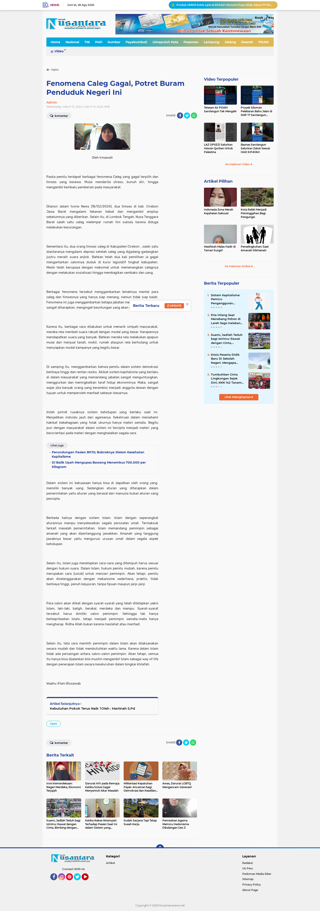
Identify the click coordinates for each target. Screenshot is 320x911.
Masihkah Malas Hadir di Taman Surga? (220, 248)
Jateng (230, 42)
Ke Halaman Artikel (238, 266)
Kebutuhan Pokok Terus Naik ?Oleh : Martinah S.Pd (92, 708)
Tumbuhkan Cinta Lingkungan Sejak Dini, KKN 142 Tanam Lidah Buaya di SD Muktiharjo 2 (226, 378)
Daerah (247, 42)
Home (54, 5)
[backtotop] (160, 848)
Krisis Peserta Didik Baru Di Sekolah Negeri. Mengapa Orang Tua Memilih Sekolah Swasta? (225, 359)
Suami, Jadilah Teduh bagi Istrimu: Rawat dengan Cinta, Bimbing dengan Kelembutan (227, 339)
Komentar (61, 115)
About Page (94, 877)
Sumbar (114, 42)
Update (175, 305)
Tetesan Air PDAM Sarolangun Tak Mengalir (220, 109)
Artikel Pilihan (218, 181)
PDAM (263, 42)
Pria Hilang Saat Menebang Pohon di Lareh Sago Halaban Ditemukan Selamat (226, 319)
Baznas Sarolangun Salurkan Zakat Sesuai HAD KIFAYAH (255, 148)
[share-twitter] (187, 115)
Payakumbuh (136, 42)
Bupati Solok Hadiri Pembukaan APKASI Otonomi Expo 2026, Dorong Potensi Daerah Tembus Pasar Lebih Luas (225, 5)
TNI (87, 42)
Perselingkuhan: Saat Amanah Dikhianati (255, 248)
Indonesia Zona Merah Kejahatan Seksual (218, 211)
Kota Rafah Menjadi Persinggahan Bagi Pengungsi (253, 213)
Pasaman (191, 42)
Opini (53, 723)
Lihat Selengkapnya (238, 397)
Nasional (72, 42)
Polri (98, 42)
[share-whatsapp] (194, 115)
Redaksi (247, 863)
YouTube (88, 882)
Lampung (211, 42)
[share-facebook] (180, 115)
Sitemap (247, 879)
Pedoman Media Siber (256, 873)
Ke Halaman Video (237, 164)
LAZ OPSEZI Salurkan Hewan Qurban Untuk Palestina (218, 148)
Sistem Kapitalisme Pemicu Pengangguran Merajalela (225, 299)
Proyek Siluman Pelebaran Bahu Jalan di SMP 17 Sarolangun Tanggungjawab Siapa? (256, 111)
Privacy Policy (251, 884)
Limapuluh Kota (165, 42)
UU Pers (247, 868)
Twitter (79, 882)
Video (59, 51)
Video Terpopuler (221, 79)
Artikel (110, 863)
